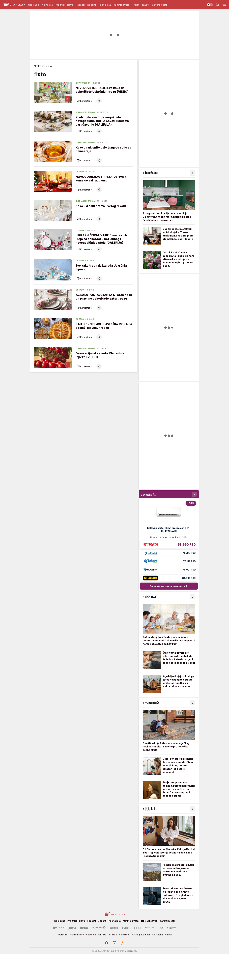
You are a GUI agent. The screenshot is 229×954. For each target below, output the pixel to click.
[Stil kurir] (161, 928)
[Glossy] (171, 928)
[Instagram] (114, 942)
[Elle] (137, 928)
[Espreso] (84, 928)
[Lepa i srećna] (114, 928)
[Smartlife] (150, 928)
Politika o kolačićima (118, 934)
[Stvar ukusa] (14, 5)
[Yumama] (99, 928)
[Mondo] (58, 928)
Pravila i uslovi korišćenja (83, 934)
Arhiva (168, 934)
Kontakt (102, 934)
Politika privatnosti (140, 934)
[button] (85, 101)
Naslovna (39, 66)
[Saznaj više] (192, 173)
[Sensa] (126, 928)
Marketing (157, 934)
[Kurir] (72, 928)
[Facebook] (106, 942)
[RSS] (122, 942)
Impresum (63, 934)
